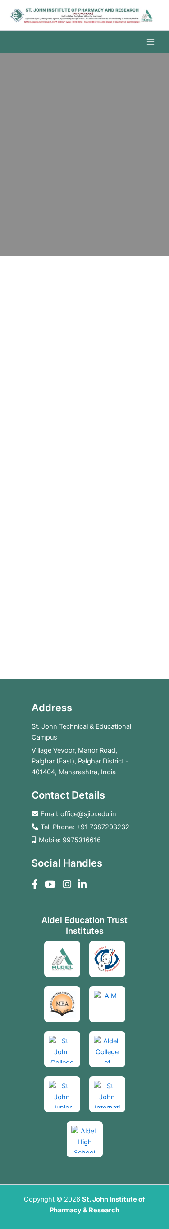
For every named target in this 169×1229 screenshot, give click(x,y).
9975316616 (82, 840)
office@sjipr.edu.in (88, 814)
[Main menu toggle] (150, 41)
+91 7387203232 (102, 827)
